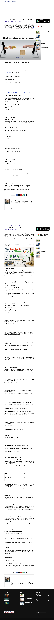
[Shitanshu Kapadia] (7, 204)
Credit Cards (7, 17)
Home (5, 17)
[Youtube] (39, 612)
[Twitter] (41, 612)
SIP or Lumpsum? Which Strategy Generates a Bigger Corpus (45, 40)
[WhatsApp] (23, 195)
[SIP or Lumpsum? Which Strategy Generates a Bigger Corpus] (38, 40)
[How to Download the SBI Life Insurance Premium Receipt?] (22, 599)
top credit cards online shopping (8, 190)
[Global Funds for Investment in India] (38, 36)
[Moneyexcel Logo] (11, 2)
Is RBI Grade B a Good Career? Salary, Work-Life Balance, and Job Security (45, 48)
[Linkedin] (24, 195)
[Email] (26, 195)
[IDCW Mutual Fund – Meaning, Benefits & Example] (38, 32)
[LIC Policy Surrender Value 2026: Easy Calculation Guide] (22, 603)
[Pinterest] (21, 195)
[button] (47, 2)
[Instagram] (45, 612)
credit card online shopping (19, 189)
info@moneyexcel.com (23, 615)
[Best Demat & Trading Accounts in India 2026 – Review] (6, 599)
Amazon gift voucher (8, 72)
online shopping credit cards (25, 189)
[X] (19, 195)
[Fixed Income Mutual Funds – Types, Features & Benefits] (38, 44)
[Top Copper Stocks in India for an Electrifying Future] (6, 595)
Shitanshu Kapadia (7, 21)
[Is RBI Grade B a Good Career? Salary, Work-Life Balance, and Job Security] (38, 48)
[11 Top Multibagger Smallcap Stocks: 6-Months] (6, 603)
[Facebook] (17, 195)
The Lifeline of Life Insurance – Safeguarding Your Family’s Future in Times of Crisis (29, 595)
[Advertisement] (27, 10)
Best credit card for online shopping (11, 189)
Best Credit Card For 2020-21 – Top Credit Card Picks (21, 92)
